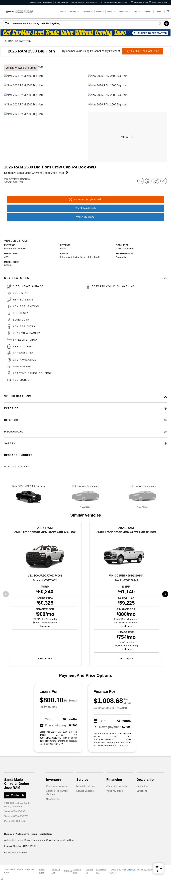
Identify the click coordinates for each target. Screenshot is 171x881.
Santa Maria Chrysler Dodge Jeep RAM (19, 871)
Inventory (53, 779)
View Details (45, 658)
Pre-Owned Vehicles (56, 786)
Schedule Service (85, 786)
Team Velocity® (128, 870)
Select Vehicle (85, 507)
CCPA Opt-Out (101, 871)
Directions (142, 790)
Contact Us (17, 795)
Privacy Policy (42, 871)
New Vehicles (53, 799)
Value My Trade (114, 790)
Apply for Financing (116, 786)
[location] (101, 2)
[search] (168, 12)
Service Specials (85, 790)
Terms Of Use (56, 871)
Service (82, 779)
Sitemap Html (77, 871)
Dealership (145, 779)
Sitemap (68, 871)
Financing (114, 779)
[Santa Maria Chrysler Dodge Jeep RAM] (19, 11)
